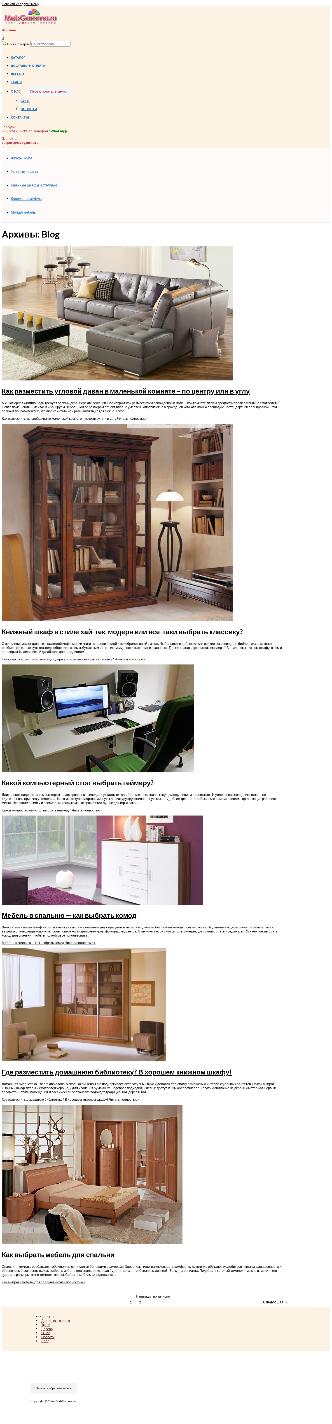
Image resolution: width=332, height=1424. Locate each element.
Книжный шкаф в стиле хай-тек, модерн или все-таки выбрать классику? (122, 631)
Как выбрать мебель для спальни (58, 1254)
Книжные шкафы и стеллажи (34, 185)
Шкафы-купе (21, 158)
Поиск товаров (18, 44)
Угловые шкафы (24, 171)
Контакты (20, 117)
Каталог (18, 57)
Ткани (16, 82)
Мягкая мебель (23, 212)
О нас (16, 91)
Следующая (275, 1302)
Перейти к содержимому (20, 4)
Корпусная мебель (26, 198)
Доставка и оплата (28, 66)
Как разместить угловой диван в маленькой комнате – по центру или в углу (126, 391)
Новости (29, 109)
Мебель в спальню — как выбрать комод (69, 915)
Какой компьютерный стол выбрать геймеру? (78, 782)
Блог (25, 101)
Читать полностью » (75, 418)
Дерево (17, 74)
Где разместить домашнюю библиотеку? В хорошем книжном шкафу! (117, 1072)
